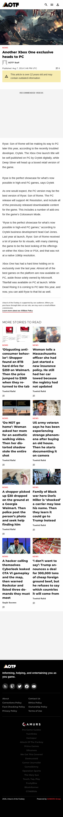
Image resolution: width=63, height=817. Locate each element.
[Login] (58, 5)
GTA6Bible (31, 791)
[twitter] (19, 686)
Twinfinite (31, 734)
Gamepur (31, 738)
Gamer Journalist (31, 762)
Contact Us (34, 698)
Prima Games (31, 746)
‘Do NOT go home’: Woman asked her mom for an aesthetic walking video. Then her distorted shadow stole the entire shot (14, 439)
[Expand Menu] (52, 5)
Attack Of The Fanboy (31, 742)
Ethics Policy (35, 702)
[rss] (5, 686)
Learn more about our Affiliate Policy (17, 311)
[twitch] (12, 686)
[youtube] (34, 686)
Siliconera (31, 750)
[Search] (46, 5)
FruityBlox (31, 783)
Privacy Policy (9, 711)
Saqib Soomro (9, 602)
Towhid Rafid (9, 391)
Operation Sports (31, 771)
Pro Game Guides (31, 729)
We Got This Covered (31, 754)
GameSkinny (31, 766)
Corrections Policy (12, 702)
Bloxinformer (31, 787)
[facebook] (27, 686)
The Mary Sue (31, 775)
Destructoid (31, 758)
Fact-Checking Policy (13, 706)
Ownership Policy (37, 706)
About (5, 698)
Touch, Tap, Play (31, 779)
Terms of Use (35, 711)
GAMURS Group (54, 799)
